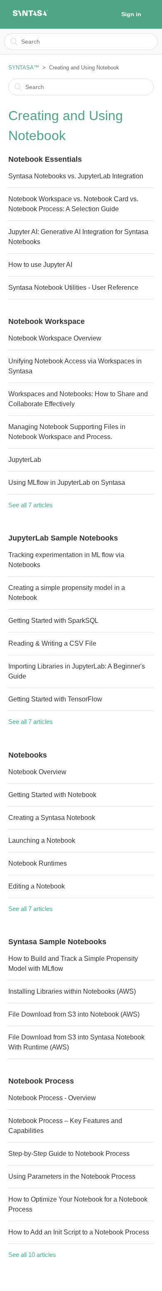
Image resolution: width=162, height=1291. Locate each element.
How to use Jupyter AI (40, 264)
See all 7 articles (30, 505)
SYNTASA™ (23, 67)
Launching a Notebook (41, 840)
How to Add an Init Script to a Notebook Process (78, 1232)
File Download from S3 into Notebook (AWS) (74, 1014)
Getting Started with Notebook (52, 794)
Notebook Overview (37, 771)
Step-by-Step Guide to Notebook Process (69, 1153)
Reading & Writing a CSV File (52, 643)
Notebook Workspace (46, 321)
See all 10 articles (32, 1254)
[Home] (30, 15)
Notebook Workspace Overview (54, 338)
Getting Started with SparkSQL (53, 620)
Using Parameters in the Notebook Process (71, 1176)
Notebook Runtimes (37, 863)
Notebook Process (41, 1081)
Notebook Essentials (45, 159)
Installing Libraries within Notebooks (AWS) (72, 991)
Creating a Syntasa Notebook (51, 817)
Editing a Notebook (36, 886)
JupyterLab (24, 459)
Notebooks (27, 755)
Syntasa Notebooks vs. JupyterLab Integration (75, 176)
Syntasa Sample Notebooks (57, 942)
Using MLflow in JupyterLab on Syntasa (66, 482)
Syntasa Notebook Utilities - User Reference (73, 287)
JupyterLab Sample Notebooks (63, 538)
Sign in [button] (131, 14)
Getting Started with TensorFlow (55, 699)
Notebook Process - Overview (52, 1097)
